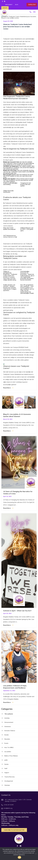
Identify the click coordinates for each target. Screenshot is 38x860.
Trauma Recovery (9, 777)
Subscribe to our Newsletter (14, 830)
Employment (9, 4)
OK (19, 857)
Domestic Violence (9, 730)
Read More (7, 387)
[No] (36, 853)
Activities (7, 718)
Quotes (6, 764)
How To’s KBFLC (9, 747)
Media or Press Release (11, 756)
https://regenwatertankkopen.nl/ (14, 64)
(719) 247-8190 (31, 12)
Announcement (8, 722)
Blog (16, 4)
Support (6, 772)
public (6, 760)
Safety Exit (32, 4)
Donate (5, 8)
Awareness (7, 726)
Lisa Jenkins (7, 751)
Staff (5, 768)
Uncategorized (8, 781)
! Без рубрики (8, 714)
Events (6, 743)
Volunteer (7, 785)
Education (7, 739)
